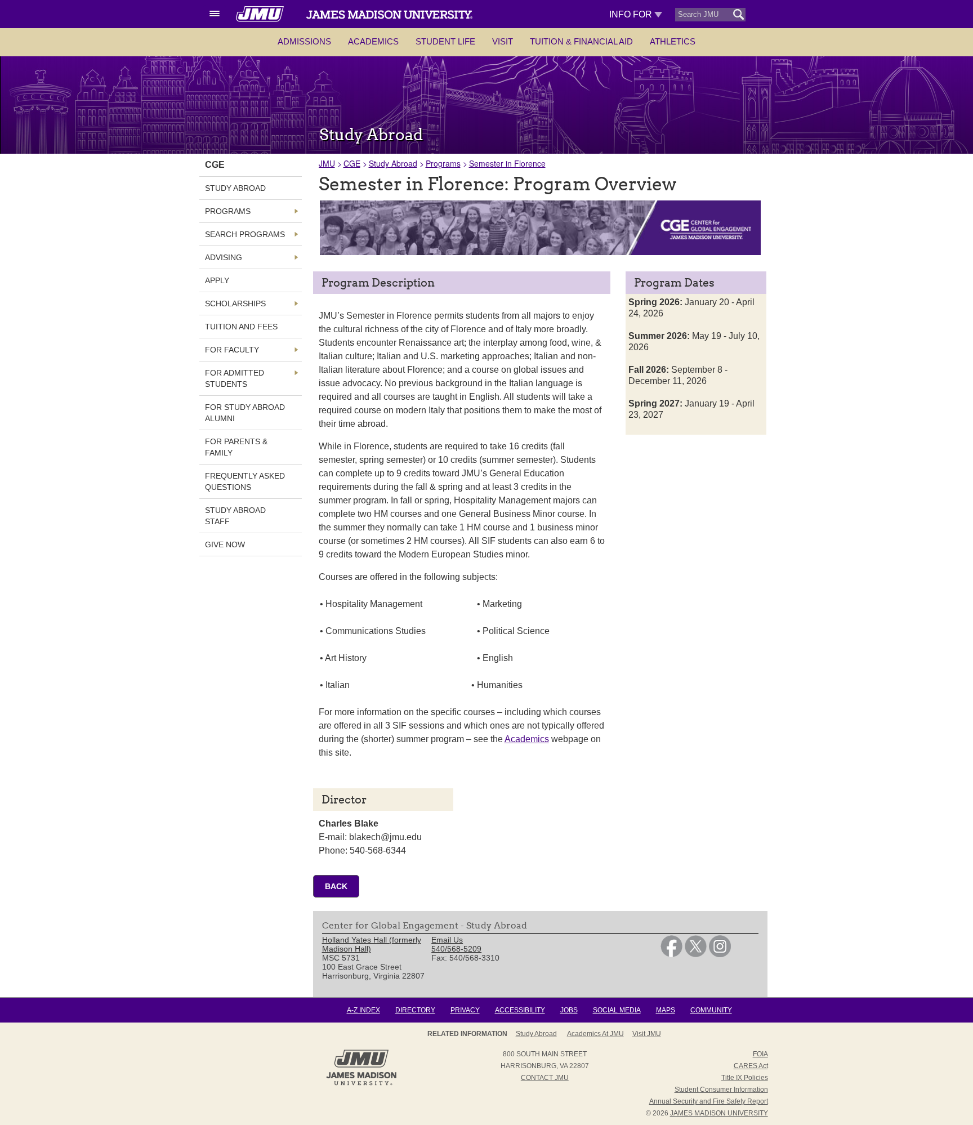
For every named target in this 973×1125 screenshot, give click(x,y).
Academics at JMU (595, 1034)
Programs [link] (228, 211)
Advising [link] (223, 257)
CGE (351, 163)
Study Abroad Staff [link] (235, 516)
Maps (665, 1010)
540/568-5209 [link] (456, 948)
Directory (415, 1010)
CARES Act (751, 1066)
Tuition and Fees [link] (241, 326)
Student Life (445, 41)
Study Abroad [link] (235, 188)
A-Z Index (363, 1010)
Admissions (304, 41)
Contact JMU (545, 1078)
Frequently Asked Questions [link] (245, 481)
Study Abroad (393, 163)
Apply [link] (217, 280)
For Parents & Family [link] (236, 447)
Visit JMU (646, 1034)
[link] (671, 954)
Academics (373, 41)
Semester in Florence (507, 163)
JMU (327, 163)
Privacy (465, 1010)
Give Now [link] (225, 544)
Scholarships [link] (235, 303)
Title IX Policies (744, 1078)
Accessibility (520, 1010)
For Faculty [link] (232, 349)
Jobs (569, 1010)
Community (711, 1010)
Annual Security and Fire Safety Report (708, 1101)
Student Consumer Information (721, 1089)
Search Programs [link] (245, 234)
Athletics (672, 41)
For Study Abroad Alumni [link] (245, 413)
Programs (443, 163)
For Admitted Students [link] (234, 378)
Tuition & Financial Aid (581, 41)
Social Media (617, 1010)
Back (336, 886)
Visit (502, 41)
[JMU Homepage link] (361, 1084)
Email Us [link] (447, 939)
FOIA (760, 1054)
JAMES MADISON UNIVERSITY (719, 1113)
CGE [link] (215, 164)
